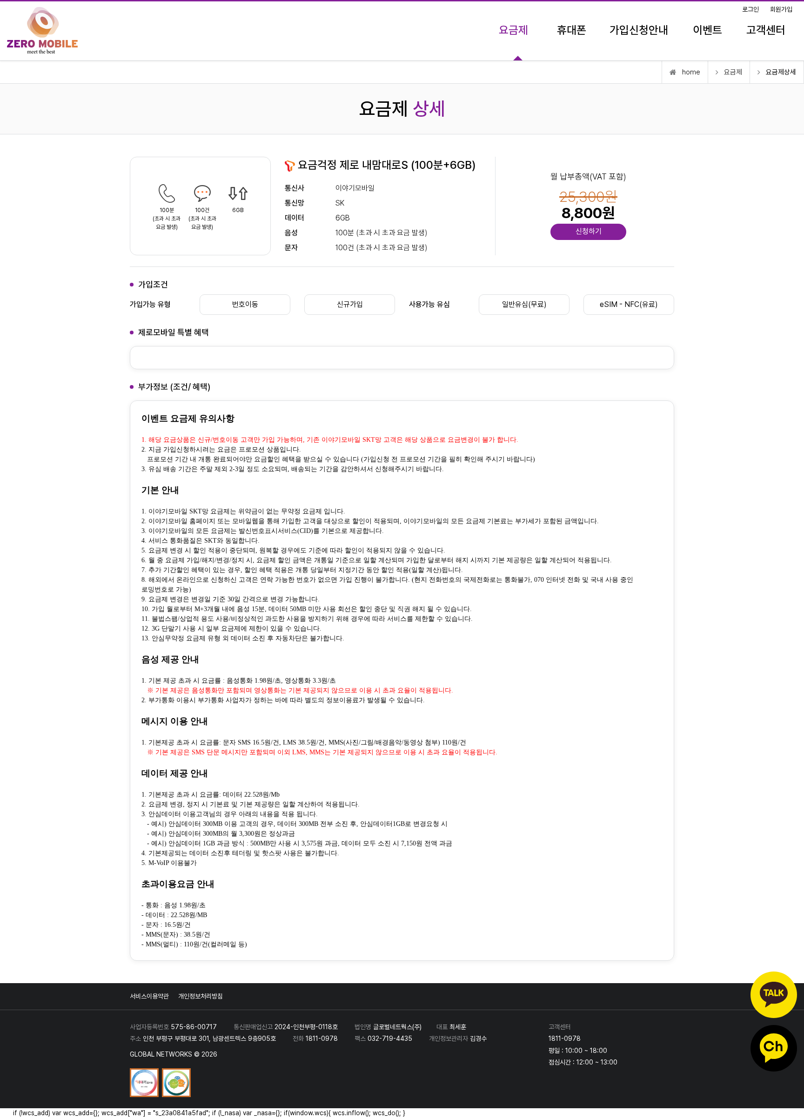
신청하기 (589, 231)
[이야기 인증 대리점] (145, 1082)
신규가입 (350, 304)
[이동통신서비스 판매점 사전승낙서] (176, 1082)
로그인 (750, 9)
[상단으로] (787, 1101)
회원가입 (781, 9)
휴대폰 (571, 30)
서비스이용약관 (149, 996)
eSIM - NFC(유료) (629, 304)
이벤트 (707, 30)
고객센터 (765, 30)
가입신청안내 (639, 30)
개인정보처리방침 (200, 996)
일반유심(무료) (524, 304)
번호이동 (245, 304)
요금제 (513, 30)
